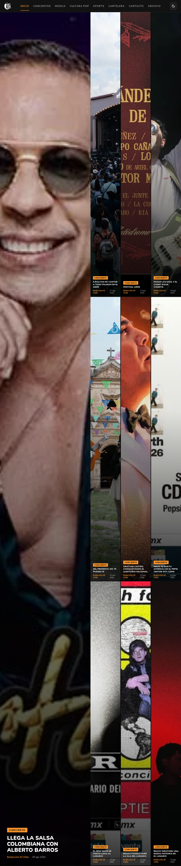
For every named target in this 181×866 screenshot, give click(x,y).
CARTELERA (117, 6)
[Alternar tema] (173, 6)
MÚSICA (60, 6)
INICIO (25, 6)
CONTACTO (136, 6)
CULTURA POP (79, 6)
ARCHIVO (154, 6)
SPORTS (98, 6)
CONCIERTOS (42, 6)
